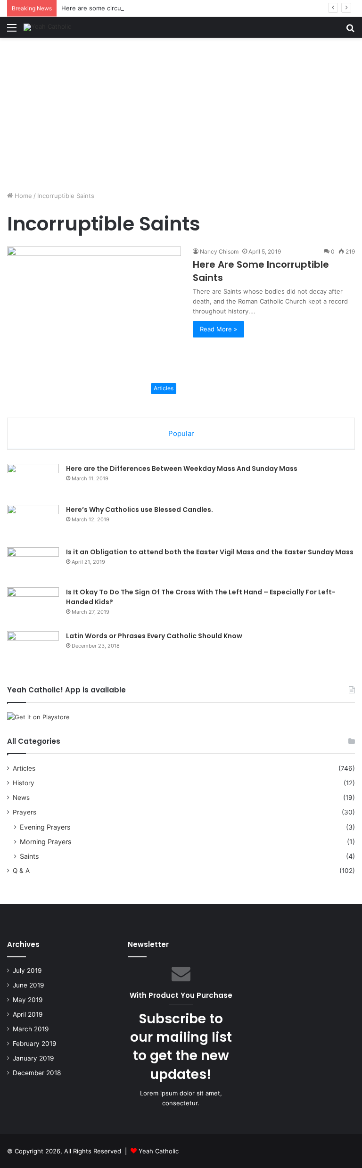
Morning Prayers (45, 842)
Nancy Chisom (219, 251)
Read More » (218, 329)
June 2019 (28, 985)
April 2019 (28, 1014)
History (23, 783)
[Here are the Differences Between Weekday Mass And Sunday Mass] (33, 481)
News (21, 797)
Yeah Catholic (159, 1151)
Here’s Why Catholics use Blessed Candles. (139, 509)
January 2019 (33, 1058)
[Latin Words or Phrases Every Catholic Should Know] (33, 651)
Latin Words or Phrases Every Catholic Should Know (154, 636)
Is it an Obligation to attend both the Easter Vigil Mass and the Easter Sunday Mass (210, 552)
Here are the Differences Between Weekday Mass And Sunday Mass (181, 468)
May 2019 (28, 999)
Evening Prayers (45, 827)
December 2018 (37, 1073)
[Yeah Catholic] (47, 27)
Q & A (21, 870)
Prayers (24, 812)
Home (22, 195)
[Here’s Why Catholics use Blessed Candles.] (33, 523)
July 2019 (27, 970)
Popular (181, 433)
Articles (24, 768)
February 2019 (35, 1043)
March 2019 (31, 1029)
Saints (29, 856)
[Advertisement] (181, 118)
